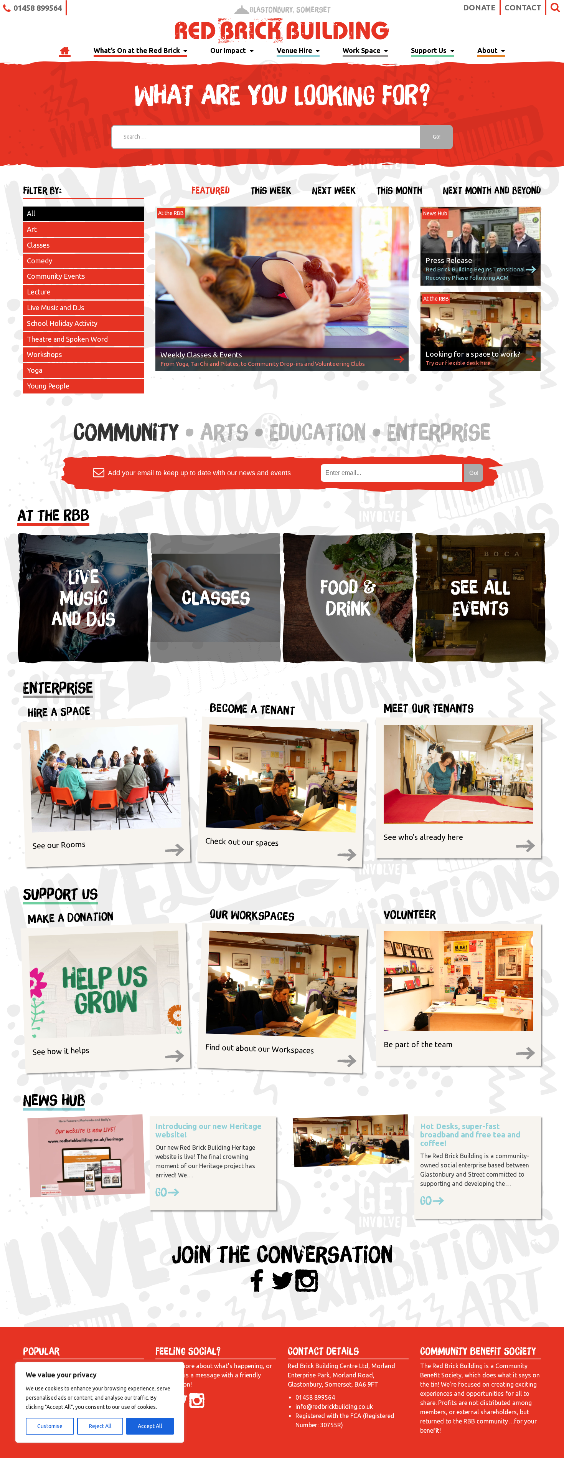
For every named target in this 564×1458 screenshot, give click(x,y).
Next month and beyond (492, 190)
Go (161, 1192)
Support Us (429, 50)
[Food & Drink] (348, 661)
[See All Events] (480, 661)
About (488, 50)
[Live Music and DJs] (83, 661)
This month (399, 190)
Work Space (362, 50)
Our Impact (228, 50)
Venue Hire (295, 50)
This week (271, 190)
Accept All (150, 1426)
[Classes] (216, 661)
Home (65, 51)
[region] (99, 1402)
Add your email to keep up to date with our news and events (198, 473)
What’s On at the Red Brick (137, 50)
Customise (50, 1426)
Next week (334, 190)
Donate (479, 7)
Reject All (100, 1426)
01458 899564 (37, 7)
